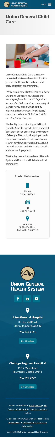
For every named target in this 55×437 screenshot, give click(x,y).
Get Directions (27, 341)
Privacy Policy (35, 405)
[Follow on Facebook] (18, 298)
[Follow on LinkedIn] (27, 298)
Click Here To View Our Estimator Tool (24, 418)
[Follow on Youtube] (36, 298)
